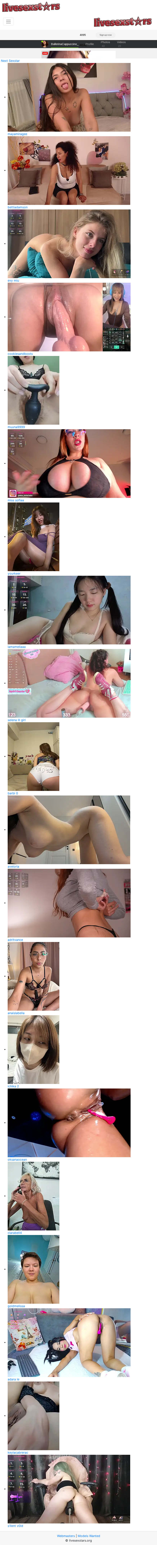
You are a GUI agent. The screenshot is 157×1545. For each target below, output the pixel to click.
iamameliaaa (17, 647)
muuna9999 (16, 427)
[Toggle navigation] (8, 21)
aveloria (13, 866)
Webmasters (66, 1536)
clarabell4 (15, 1233)
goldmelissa (16, 1306)
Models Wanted (89, 1536)
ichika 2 (13, 1086)
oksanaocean (17, 1159)
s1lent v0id (15, 1526)
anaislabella (16, 1013)
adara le (13, 1379)
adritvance (15, 940)
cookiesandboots (20, 354)
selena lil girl (17, 720)
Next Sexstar (10, 61)
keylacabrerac (18, 1452)
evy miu (13, 280)
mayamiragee (17, 134)
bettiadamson (18, 207)
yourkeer (14, 573)
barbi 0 (13, 793)
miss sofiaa (16, 500)
